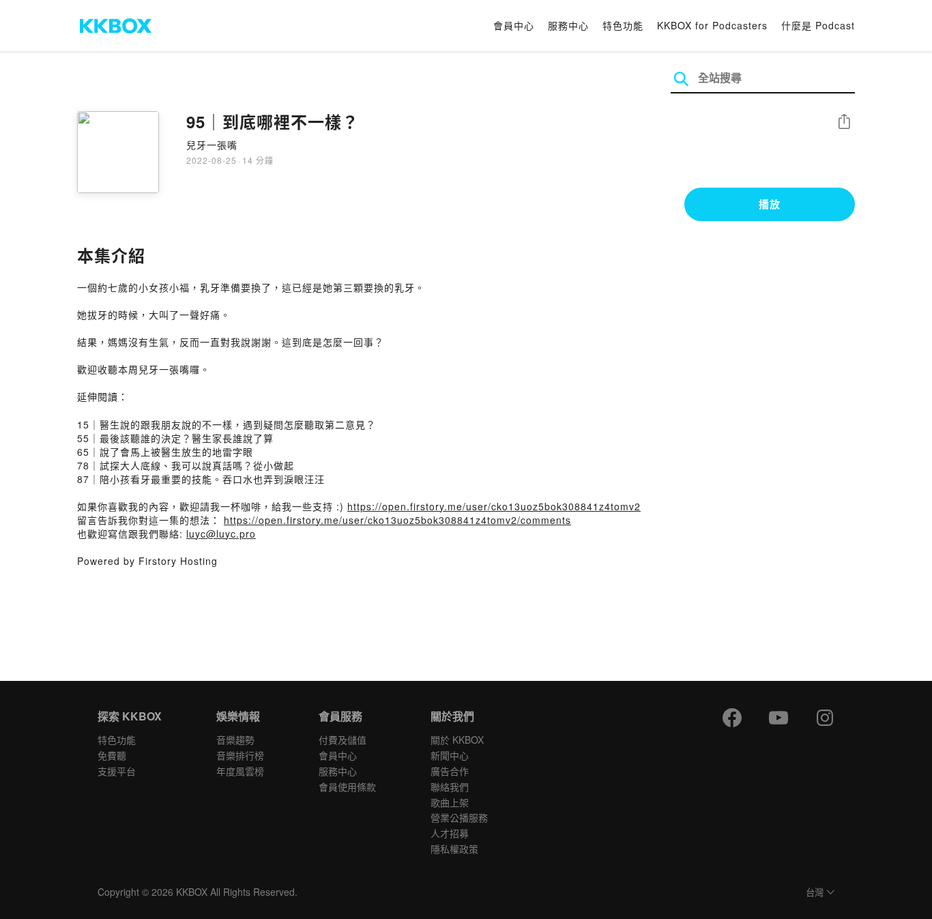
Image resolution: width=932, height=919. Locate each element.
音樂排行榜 (240, 755)
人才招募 (450, 833)
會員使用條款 (347, 786)
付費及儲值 (342, 739)
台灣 (815, 893)
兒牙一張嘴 (211, 144)
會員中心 (513, 25)
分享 (844, 122)
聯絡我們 (450, 786)
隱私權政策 (454, 849)
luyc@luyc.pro (221, 533)
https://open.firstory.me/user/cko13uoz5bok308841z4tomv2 (494, 506)
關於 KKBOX (457, 739)
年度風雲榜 (240, 771)
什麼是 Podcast (818, 25)
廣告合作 (450, 771)
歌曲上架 (450, 802)
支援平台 (117, 771)
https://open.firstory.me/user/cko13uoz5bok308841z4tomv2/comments (397, 520)
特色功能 (622, 25)
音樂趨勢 (235, 739)
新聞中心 (450, 755)
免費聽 (112, 755)
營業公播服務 (459, 817)
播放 (770, 203)
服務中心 (568, 25)
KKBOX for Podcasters (712, 25)
